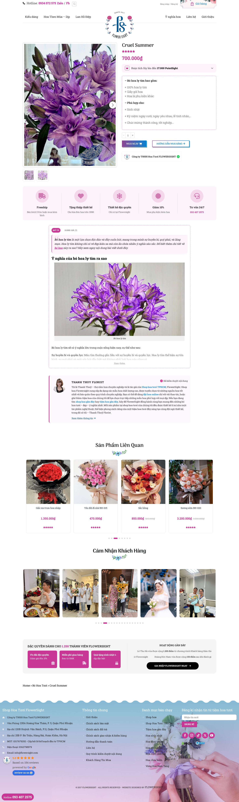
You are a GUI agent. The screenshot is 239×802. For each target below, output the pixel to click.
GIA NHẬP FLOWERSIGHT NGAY (170, 665)
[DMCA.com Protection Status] (187, 743)
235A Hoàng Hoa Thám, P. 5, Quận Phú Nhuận (46, 723)
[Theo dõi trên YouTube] (212, 735)
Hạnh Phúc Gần (190, 508)
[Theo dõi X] (205, 735)
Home (26, 685)
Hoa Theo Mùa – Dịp (57, 17)
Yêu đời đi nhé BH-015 (48, 508)
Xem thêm (119, 363)
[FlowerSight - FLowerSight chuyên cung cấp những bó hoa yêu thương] (119, 24)
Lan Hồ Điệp (83, 17)
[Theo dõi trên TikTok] (198, 735)
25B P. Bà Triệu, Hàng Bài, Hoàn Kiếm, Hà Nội (41, 735)
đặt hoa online (151, 394)
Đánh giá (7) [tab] (71, 230)
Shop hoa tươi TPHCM (154, 387)
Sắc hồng (96, 508)
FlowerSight (154, 787)
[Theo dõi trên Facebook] (185, 735)
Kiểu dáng (31, 17)
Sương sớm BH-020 (143, 508)
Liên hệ (191, 17)
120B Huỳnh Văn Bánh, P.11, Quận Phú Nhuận (41, 729)
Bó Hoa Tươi (39, 685)
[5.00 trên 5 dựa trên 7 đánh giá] (169, 51)
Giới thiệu (208, 17)
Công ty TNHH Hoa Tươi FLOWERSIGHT (154, 156)
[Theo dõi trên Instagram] (192, 735)
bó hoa (58, 248)
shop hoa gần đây (85, 401)
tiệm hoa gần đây (109, 401)
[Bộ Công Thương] (200, 743)
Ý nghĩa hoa (173, 17)
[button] (112, 105)
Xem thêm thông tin (82, 418)
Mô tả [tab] (56, 230)
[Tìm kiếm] (74, 4)
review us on (21, 772)
